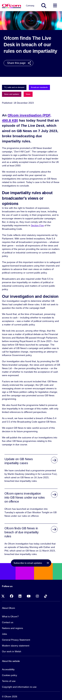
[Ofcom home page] (11, 5)
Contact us (7, 622)
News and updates (11, 94)
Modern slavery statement (15, 645)
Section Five (37, 225)
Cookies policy (9, 675)
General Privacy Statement (16, 639)
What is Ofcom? (10, 616)
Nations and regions (12, 628)
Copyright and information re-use (19, 687)
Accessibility (8, 669)
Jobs (4, 634)
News (28, 94)
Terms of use (9, 681)
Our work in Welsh (11, 651)
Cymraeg (30, 5)
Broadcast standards (39, 87)
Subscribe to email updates (28, 563)
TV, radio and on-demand (14, 87)
